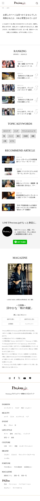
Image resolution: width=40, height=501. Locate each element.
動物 (11, 434)
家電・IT (6, 437)
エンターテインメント (26, 446)
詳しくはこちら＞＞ (20, 315)
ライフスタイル (17, 488)
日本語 (26, 136)
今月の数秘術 (18, 467)
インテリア (26, 434)
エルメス (14, 455)
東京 (18, 136)
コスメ (12, 417)
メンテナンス (20, 417)
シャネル (6, 458)
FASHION (6, 404)
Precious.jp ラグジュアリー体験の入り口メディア (20, 394)
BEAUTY (5, 413)
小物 (4, 141)
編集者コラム (8, 475)
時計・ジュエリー (26, 408)
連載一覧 (16, 475)
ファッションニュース (28, 131)
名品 (5, 484)
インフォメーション (25, 484)
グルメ (11, 425)
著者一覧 (24, 475)
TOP (3, 8)
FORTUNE (6, 463)
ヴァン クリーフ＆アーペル (27, 455)
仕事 (5, 446)
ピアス (12, 141)
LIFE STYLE (7, 430)
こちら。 (33, 330)
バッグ (16, 131)
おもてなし (18, 434)
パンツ (11, 136)
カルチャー (7, 488)
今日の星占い (8, 467)
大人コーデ (6, 131)
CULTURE (6, 442)
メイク (6, 417)
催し (5, 425)
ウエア (17, 408)
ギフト (6, 434)
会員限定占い (28, 467)
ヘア (27, 417)
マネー (11, 446)
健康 (12, 437)
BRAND (5, 451)
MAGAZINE (7, 472)
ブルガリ (6, 455)
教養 (16, 446)
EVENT (5, 421)
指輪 (33, 136)
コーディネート (8, 408)
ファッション (13, 484)
